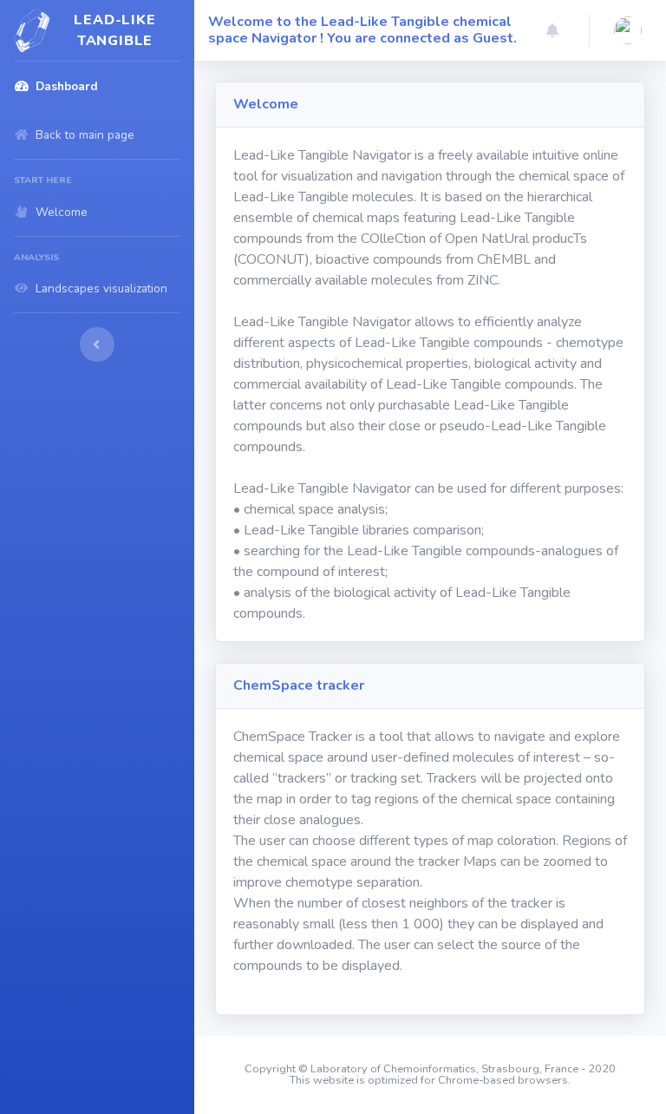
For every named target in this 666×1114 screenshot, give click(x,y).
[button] (552, 30)
